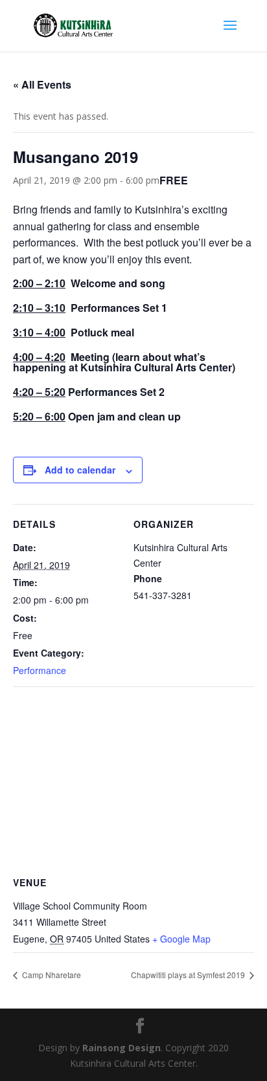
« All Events (42, 84)
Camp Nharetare (50, 974)
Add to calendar (80, 469)
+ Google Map (181, 938)
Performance (39, 670)
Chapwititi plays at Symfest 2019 (189, 974)
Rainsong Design (121, 1048)
